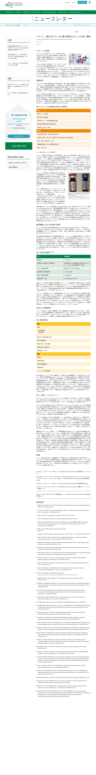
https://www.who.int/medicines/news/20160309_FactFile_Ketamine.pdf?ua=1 (58, 574)
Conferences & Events (75, 12)
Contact (74, 2)
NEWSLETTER (27, 12)
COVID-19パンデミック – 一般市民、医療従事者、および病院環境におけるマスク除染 (18, 86)
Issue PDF (25, 25)
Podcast (89, 2)
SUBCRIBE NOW (18, 136)
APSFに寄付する (13, 167)
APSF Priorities (36, 12)
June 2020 (17, 25)
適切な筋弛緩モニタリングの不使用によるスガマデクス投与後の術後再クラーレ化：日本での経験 (18, 56)
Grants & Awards (62, 12)
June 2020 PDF (18, 146)
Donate (83, 2)
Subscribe (67, 2)
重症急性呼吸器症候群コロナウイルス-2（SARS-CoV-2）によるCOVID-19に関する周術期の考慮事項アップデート (18, 48)
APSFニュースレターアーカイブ (17, 162)
